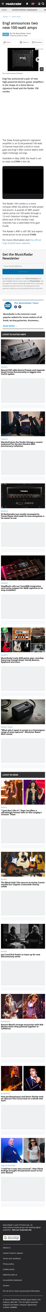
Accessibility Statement (12, 1280)
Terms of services (31, 278)
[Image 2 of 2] (38, 59)
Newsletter (38, 42)
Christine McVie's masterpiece (24, 10)
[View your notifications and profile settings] (27, 3)
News (5, 34)
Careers (6, 1285)
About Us (6, 1247)
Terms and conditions (12, 1258)
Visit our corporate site (21, 1230)
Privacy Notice (35, 281)
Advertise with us (10, 1275)
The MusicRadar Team (21, 33)
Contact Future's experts (13, 1253)
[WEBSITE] (20, 306)
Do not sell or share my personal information (21, 1291)
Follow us (26, 42)
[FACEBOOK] (16, 306)
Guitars (5, 16)
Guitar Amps (16, 16)
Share (9, 42)
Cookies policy (8, 1269)
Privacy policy (8, 1264)
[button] (3, 3)
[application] (23, 180)
